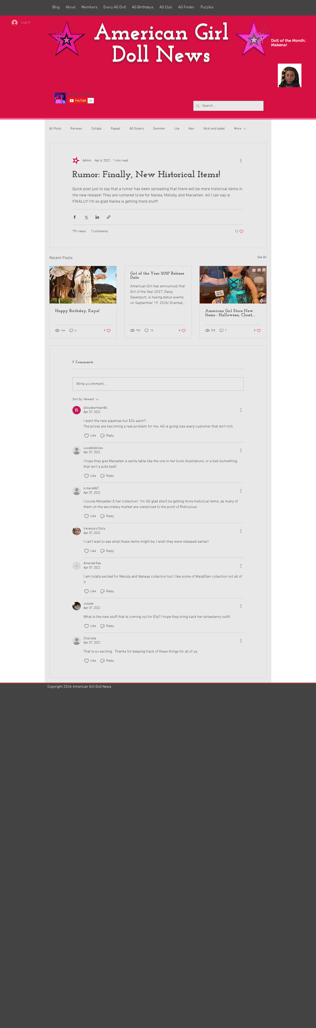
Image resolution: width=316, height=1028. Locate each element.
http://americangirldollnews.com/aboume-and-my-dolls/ (99, 934)
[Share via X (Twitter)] (86, 217)
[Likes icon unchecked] (87, 436)
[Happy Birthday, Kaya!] (83, 284)
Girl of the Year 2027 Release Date (157, 276)
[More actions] (241, 160)
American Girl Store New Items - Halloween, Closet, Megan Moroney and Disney (232, 313)
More (237, 129)
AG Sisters (137, 129)
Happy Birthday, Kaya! (77, 311)
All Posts (55, 129)
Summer (159, 129)
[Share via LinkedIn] (97, 217)
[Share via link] (108, 217)
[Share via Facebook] (74, 217)
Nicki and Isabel (214, 129)
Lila (176, 129)
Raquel (115, 129)
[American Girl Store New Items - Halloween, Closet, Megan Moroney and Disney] (233, 284)
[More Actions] (241, 410)
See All (262, 257)
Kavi (191, 129)
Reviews (76, 129)
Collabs (96, 129)
